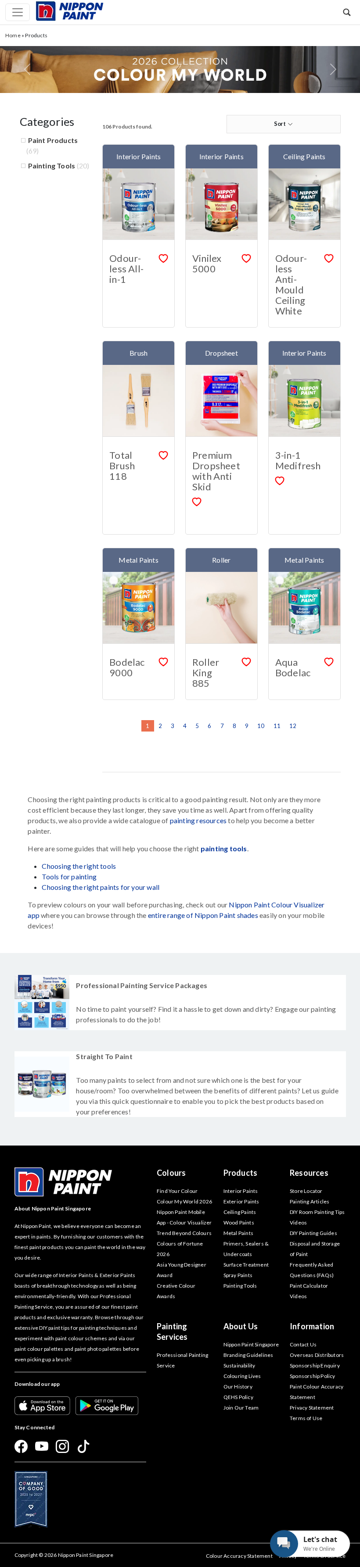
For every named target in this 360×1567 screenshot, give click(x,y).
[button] (346, 12)
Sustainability (239, 1365)
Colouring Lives (242, 1376)
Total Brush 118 (122, 465)
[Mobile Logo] (69, 10)
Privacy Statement (312, 1407)
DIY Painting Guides (313, 1233)
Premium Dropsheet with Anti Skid (216, 471)
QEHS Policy (238, 1397)
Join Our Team (241, 1407)
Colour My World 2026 (184, 1201)
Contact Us (303, 1344)
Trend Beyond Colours (184, 1233)
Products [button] (240, 1173)
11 (277, 725)
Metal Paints (238, 1233)
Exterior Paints (241, 1201)
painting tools (224, 848)
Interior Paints (240, 1191)
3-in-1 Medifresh (298, 460)
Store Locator (306, 1191)
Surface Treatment (246, 1264)
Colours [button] (171, 1173)
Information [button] (312, 1326)
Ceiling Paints (239, 1212)
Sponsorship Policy (312, 1376)
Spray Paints (237, 1275)
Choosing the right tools (79, 866)
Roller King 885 (205, 672)
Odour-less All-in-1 (126, 268)
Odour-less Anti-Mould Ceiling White (291, 284)
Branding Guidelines (248, 1355)
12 (292, 725)
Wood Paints (238, 1222)
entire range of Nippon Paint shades (203, 915)
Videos (298, 1296)
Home (13, 35)
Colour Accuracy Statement (239, 1556)
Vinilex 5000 (206, 263)
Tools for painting (69, 876)
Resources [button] (309, 1173)
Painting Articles (309, 1201)
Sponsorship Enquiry (315, 1365)
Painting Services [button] (172, 1331)
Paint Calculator (309, 1285)
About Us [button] (240, 1326)
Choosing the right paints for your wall (100, 887)
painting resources (198, 820)
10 (260, 725)
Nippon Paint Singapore (251, 1344)
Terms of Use (306, 1418)
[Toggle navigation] (17, 12)
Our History (237, 1386)
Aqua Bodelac (292, 667)
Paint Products (53, 140)
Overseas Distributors (317, 1355)
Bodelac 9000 (126, 667)
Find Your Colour (177, 1191)
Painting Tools (52, 165)
